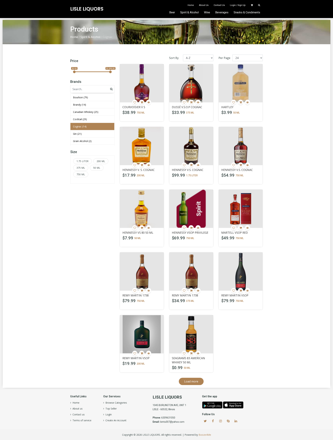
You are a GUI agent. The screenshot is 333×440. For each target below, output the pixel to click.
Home (191, 5)
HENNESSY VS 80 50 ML (137, 233)
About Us (203, 5)
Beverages (221, 12)
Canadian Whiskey (85, 112)
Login (108, 414)
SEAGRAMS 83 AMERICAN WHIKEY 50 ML (188, 360)
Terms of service (81, 420)
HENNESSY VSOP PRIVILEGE (190, 233)
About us (77, 408)
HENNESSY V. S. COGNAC (138, 170)
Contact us (78, 414)
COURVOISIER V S (133, 107)
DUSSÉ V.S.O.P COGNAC (187, 107)
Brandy (79, 104)
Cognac (80, 126)
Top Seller (110, 408)
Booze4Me (205, 434)
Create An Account (115, 420)
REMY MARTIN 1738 (135, 295)
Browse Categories (115, 403)
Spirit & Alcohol (189, 12)
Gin (77, 133)
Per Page (224, 58)
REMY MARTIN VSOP (234, 295)
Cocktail (80, 119)
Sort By (174, 58)
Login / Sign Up (238, 5)
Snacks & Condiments (247, 12)
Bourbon (80, 97)
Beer (172, 12)
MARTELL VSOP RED (234, 233)
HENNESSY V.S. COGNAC (187, 170)
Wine (207, 12)
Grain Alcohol (82, 141)
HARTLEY (227, 107)
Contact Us (219, 5)
